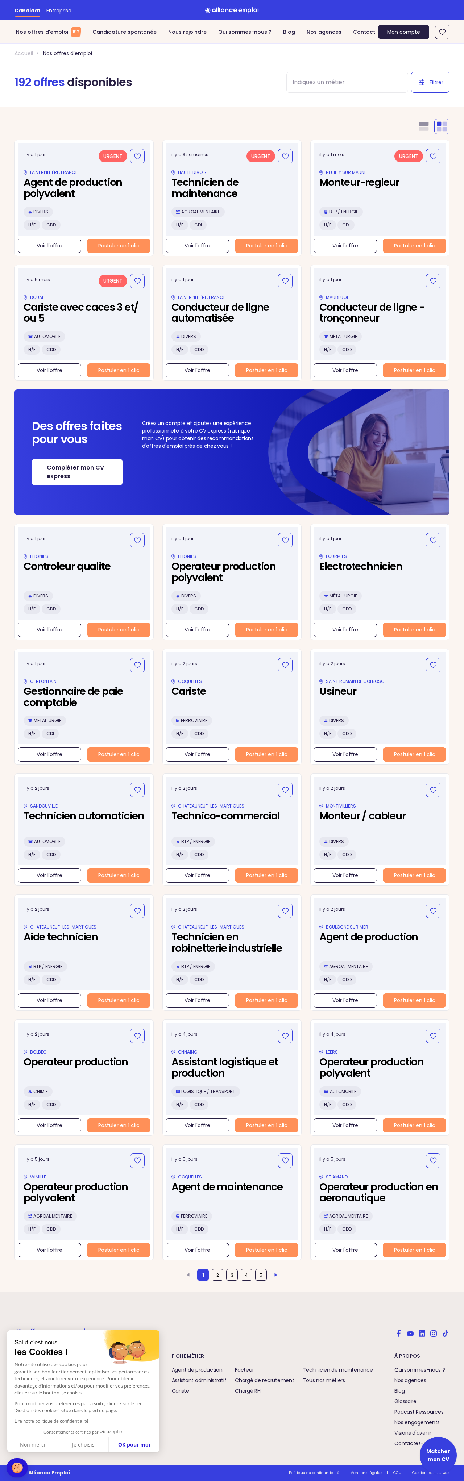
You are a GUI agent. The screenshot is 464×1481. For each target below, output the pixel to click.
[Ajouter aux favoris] (137, 156)
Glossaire (405, 1401)
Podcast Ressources (418, 1411)
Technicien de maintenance (338, 1369)
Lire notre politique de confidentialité (51, 1421)
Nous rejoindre (187, 32)
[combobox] (340, 82)
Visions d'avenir (412, 1432)
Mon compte (403, 32)
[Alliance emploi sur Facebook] (398, 1332)
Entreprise (58, 10)
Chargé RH (247, 1390)
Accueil (23, 53)
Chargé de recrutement (264, 1380)
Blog (289, 32)
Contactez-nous (414, 1443)
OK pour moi (134, 1444)
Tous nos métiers (324, 1380)
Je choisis (83, 1444)
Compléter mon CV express (75, 471)
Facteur (244, 1369)
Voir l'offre (49, 245)
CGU (397, 1473)
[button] (17, 1467)
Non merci (32, 1444)
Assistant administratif (199, 1380)
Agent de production (197, 1369)
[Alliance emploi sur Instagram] (433, 1332)
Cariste (180, 1390)
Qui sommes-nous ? (245, 32)
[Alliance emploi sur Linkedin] (422, 1332)
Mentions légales (366, 1473)
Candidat (27, 10)
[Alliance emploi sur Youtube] (410, 1332)
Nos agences (324, 32)
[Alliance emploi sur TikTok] (445, 1332)
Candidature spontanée (124, 32)
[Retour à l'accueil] (232, 10)
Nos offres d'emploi (67, 53)
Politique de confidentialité (314, 1473)
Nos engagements (417, 1422)
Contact (364, 32)
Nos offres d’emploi (47, 32)
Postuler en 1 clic (119, 245)
